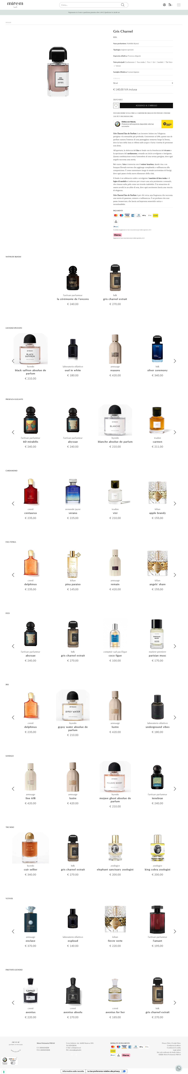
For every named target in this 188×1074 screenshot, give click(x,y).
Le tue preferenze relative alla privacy (103, 1071)
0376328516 (72, 1045)
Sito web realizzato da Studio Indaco (169, 1052)
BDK (115, 37)
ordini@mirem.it (76, 1048)
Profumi (8, 22)
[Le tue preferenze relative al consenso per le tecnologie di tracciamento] (4, 1072)
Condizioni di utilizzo (174, 1045)
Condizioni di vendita (174, 1048)
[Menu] (16, 1058)
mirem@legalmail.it (75, 1050)
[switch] (13, 1063)
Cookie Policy (176, 1043)
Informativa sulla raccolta (73, 1071)
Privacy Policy (166, 1043)
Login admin (177, 1050)
